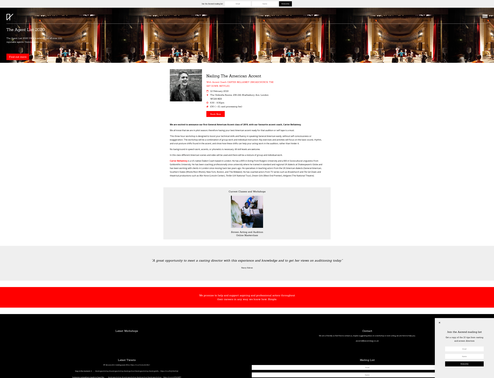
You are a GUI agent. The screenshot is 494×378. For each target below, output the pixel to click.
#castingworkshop (116, 371)
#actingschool (129, 371)
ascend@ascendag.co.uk (367, 340)
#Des (128, 365)
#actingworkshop (102, 371)
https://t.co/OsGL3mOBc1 (140, 365)
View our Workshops (22, 59)
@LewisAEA (110, 365)
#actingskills (154, 371)
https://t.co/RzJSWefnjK (169, 371)
